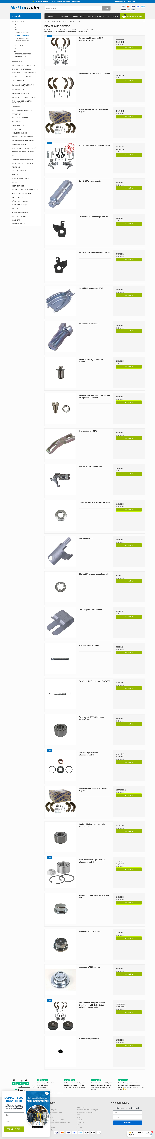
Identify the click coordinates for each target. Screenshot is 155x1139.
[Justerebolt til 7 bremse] (60, 337)
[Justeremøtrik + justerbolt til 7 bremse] (60, 373)
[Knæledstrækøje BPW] (60, 444)
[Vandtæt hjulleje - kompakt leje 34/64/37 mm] (60, 838)
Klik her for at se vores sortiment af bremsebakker (71, 31)
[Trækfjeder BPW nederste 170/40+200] (60, 695)
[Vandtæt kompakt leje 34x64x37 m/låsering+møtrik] (60, 873)
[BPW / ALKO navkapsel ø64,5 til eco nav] (60, 909)
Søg (106, 8)
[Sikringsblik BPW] (60, 552)
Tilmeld (127, 1122)
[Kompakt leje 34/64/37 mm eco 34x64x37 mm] (60, 730)
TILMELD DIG (14, 1129)
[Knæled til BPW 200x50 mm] (60, 480)
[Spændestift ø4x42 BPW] (60, 659)
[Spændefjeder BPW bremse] (60, 623)
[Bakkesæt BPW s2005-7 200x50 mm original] (60, 123)
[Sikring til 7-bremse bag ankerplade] (60, 587)
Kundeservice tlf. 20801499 (125, 1)
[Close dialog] (47, 1093)
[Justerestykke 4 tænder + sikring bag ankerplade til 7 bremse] (60, 409)
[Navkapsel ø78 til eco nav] (60, 980)
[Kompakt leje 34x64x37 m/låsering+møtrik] (60, 766)
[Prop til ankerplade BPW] (60, 1052)
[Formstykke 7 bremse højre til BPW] (60, 230)
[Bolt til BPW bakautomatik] (60, 194)
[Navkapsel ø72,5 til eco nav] (60, 945)
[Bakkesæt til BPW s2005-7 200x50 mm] (60, 87)
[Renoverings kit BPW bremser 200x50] (60, 159)
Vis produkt (129, 47)
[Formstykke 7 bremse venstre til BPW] (60, 266)
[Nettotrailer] (25, 7)
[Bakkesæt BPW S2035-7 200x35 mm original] (60, 802)
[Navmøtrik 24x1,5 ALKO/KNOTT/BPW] (60, 516)
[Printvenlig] (144, 21)
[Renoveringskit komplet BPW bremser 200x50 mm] (60, 51)
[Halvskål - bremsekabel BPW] (60, 302)
